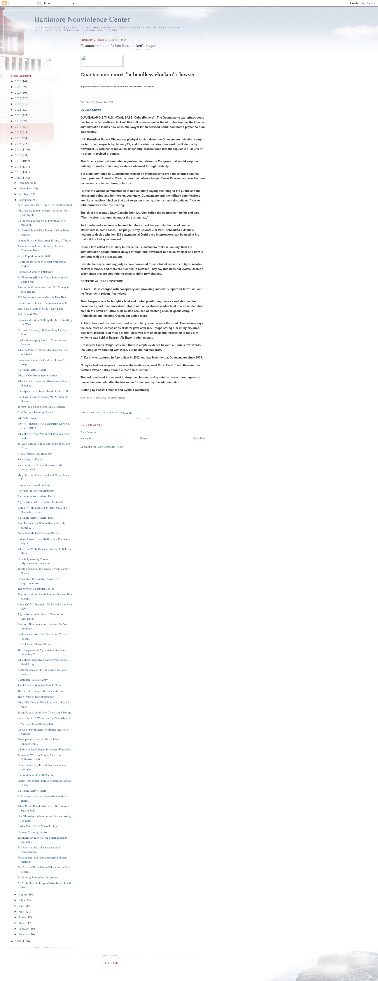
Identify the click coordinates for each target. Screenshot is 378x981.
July (21, 900)
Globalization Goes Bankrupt (35, 454)
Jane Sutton (93, 110)
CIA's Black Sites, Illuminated (35, 724)
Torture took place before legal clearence (41, 407)
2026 (18, 81)
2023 (18, 98)
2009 (18, 178)
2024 (18, 92)
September (25, 200)
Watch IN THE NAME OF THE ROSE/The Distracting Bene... (42, 510)
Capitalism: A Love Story (33, 680)
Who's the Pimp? (27, 418)
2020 (18, 115)
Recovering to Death (30, 459)
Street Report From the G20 (34, 256)
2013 (18, 155)
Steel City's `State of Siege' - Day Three (40, 309)
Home (143, 438)
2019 (18, 121)
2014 (18, 149)
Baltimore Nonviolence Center (82, 19)
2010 (18, 172)
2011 (18, 166)
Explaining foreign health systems (38, 877)
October (24, 194)
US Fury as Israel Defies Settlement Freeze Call (45, 749)
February (24, 928)
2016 (18, 138)
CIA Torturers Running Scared (35, 412)
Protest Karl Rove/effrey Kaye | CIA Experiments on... (39, 581)
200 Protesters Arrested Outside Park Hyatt (43, 297)
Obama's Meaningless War (33, 832)
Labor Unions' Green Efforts (34, 644)
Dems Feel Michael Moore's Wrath (38, 533)
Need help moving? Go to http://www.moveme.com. (34, 561)
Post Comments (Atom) (110, 447)
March (23, 923)
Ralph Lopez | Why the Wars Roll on (39, 685)
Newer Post (87, 438)
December (25, 183)
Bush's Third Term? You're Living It (39, 826)
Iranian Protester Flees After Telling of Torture (45, 240)
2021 (18, 110)
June (22, 906)
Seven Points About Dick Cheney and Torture (44, 712)
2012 (18, 161)
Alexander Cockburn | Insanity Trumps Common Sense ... (40, 248)
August (23, 894)
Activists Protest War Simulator (36, 491)
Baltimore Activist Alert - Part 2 (36, 496)
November (25, 188)
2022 (18, 104)
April (22, 917)
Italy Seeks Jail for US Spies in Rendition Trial (45, 205)
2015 (18, 144)
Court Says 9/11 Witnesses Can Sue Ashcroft (44, 718)
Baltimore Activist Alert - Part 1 (36, 517)
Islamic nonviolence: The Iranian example (42, 303)
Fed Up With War (28, 314)
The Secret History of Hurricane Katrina (41, 691)
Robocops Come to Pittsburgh (35, 272)
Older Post (199, 438)
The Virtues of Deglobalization (36, 697)
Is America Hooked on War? (34, 485)
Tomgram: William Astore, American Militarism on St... (39, 757)
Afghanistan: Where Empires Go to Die (40, 502)
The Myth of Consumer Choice (36, 589)
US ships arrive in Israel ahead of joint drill (43, 391)
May (22, 911)
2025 (18, 87)
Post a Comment (88, 432)
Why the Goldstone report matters (37, 375)
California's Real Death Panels (35, 775)
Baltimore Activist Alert (32, 370)
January (23, 934)
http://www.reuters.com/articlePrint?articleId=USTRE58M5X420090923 (118, 86)
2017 (18, 132)
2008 (18, 941)
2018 (18, 127)
